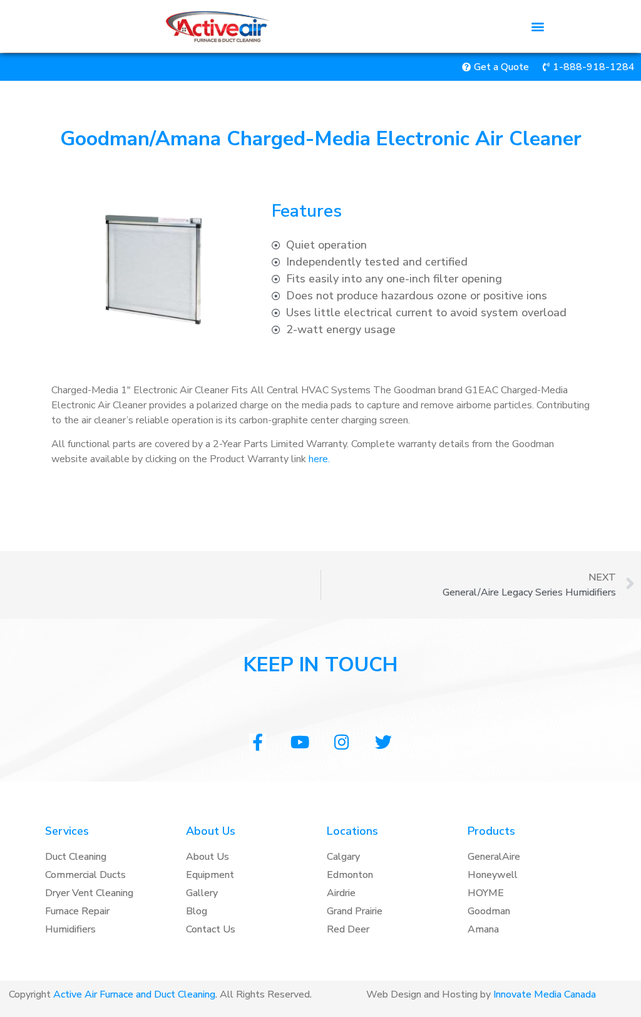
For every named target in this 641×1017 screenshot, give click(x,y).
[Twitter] (383, 741)
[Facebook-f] (257, 741)
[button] (538, 26)
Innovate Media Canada (544, 994)
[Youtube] (299, 741)
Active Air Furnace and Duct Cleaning (134, 994)
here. (319, 459)
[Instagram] (341, 741)
